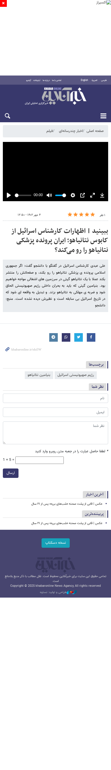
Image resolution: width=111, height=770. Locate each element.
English (84, 80)
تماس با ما (56, 80)
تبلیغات (36, 80)
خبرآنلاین (55, 96)
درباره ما (46, 80)
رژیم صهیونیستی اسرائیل (75, 375)
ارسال (11, 473)
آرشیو (28, 80)
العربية (94, 80)
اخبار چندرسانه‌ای (71, 131)
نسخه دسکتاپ (55, 543)
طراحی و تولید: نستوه (53, 592)
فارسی (104, 80)
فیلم (49, 131)
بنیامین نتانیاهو (39, 375)
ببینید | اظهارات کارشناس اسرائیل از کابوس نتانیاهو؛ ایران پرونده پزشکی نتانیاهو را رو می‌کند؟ (59, 240)
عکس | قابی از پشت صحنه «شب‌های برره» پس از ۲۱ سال (66, 504)
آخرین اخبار (95, 494)
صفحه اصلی (95, 131)
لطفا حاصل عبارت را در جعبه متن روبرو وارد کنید (71, 451)
